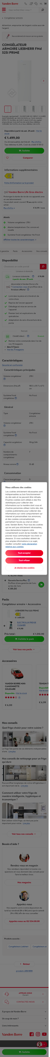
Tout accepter (24, 553)
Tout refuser (24, 560)
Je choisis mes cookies (24, 568)
